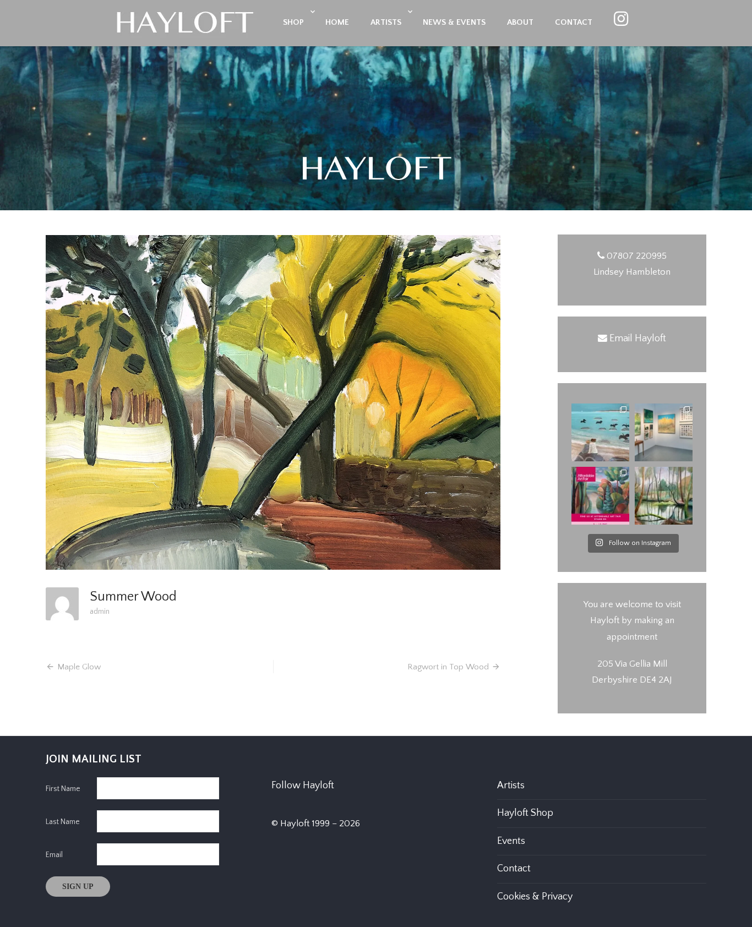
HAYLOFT (376, 170)
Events (511, 841)
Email (54, 854)
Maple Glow (79, 667)
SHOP (293, 22)
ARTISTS (385, 22)
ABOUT (520, 22)
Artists (511, 785)
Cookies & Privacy (535, 896)
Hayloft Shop (525, 813)
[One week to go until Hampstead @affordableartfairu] (600, 496)
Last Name (63, 821)
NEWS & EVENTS (454, 22)
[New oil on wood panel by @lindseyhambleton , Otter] (664, 496)
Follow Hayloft (302, 785)
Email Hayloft (637, 338)
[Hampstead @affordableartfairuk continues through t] (664, 432)
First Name (63, 788)
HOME (337, 22)
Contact (514, 868)
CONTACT (573, 22)
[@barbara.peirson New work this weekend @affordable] (600, 432)
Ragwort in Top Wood (448, 667)
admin (100, 611)
